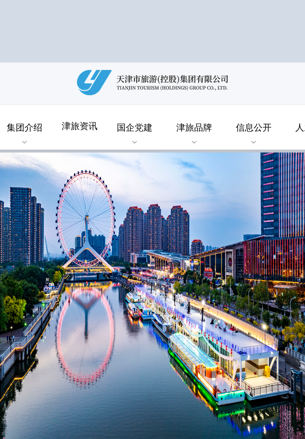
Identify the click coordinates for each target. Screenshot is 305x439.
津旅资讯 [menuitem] (79, 125)
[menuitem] (134, 129)
